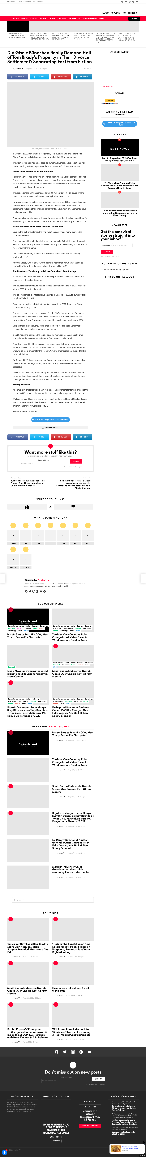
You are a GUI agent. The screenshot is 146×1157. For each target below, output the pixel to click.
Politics (34, 19)
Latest (105, 13)
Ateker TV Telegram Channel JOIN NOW (51, 419)
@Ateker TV (56, 1137)
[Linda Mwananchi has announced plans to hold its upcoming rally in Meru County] (62, 26)
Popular (115, 13)
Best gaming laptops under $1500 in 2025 (124, 1133)
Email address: (44, 460)
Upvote (27, 507)
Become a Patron (90, 1126)
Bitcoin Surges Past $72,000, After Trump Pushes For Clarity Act (17, 35)
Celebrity (88, 626)
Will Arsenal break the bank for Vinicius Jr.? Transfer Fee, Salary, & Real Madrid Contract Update (71, 1032)
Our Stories (27, 628)
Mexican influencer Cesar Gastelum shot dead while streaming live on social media (70, 870)
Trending (133, 13)
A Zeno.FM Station (106, 86)
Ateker (24, 19)
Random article (38, 2)
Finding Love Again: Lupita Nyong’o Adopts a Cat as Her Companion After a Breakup (124, 1122)
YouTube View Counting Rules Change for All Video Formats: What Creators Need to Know (70, 637)
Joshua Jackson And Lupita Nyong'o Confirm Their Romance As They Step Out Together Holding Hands (124, 1115)
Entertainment (90, 19)
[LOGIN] (123, 19)
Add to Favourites (51, 427)
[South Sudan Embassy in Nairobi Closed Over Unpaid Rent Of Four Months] (84, 26)
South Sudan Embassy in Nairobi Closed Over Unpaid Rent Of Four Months (72, 674)
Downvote (73, 507)
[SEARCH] (116, 19)
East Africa (44, 626)
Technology (74, 19)
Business (61, 19)
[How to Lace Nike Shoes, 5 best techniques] (73, 973)
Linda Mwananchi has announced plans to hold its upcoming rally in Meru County (27, 674)
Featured (11, 628)
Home (16, 19)
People (43, 19)
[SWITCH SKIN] (112, 19)
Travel (20, 630)
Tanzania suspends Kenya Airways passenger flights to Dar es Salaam (124, 1108)
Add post (134, 19)
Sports (51, 19)
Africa (22, 626)
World (102, 19)
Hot (124, 13)
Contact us (135, 1150)
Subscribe (56, 1141)
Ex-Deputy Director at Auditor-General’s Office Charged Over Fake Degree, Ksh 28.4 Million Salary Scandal (127, 37)
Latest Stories (13, 626)
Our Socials (11, 2)
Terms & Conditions (24, 2)
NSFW (19, 628)
